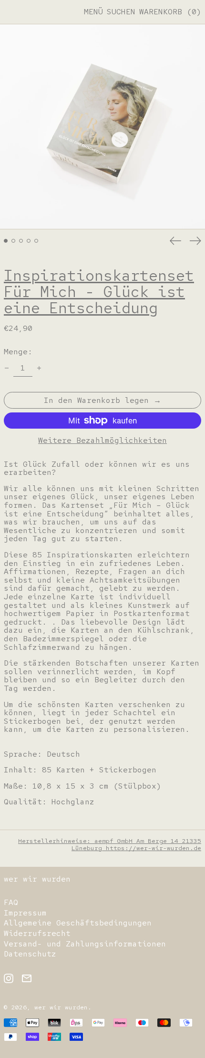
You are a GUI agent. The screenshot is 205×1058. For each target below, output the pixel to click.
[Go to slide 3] (21, 241)
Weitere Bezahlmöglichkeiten (102, 440)
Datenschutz (30, 954)
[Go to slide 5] (36, 241)
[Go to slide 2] (13, 241)
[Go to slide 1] (6, 241)
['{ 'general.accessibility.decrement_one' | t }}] (6, 368)
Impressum (25, 913)
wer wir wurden (37, 879)
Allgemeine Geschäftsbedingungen (78, 923)
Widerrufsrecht (37, 933)
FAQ (11, 902)
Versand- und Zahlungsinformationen (85, 944)
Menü (93, 12)
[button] (121, 12)
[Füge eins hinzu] (39, 368)
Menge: (18, 352)
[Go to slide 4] (29, 241)
